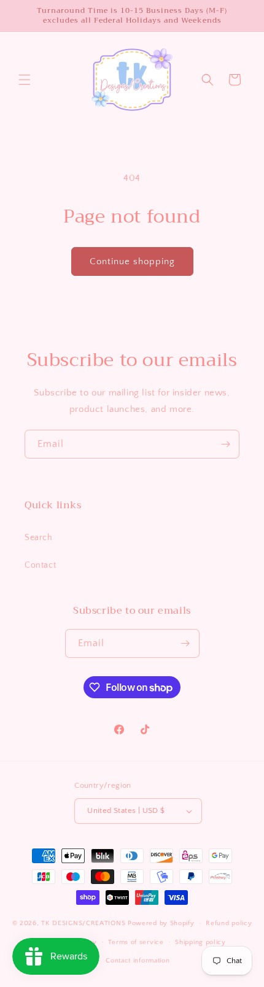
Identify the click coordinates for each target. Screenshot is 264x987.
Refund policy (229, 923)
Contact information (137, 960)
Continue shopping (132, 261)
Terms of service (135, 942)
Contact (40, 565)
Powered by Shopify (161, 923)
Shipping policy (200, 942)
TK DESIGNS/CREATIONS (84, 923)
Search (39, 538)
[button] (24, 79)
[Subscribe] (225, 444)
